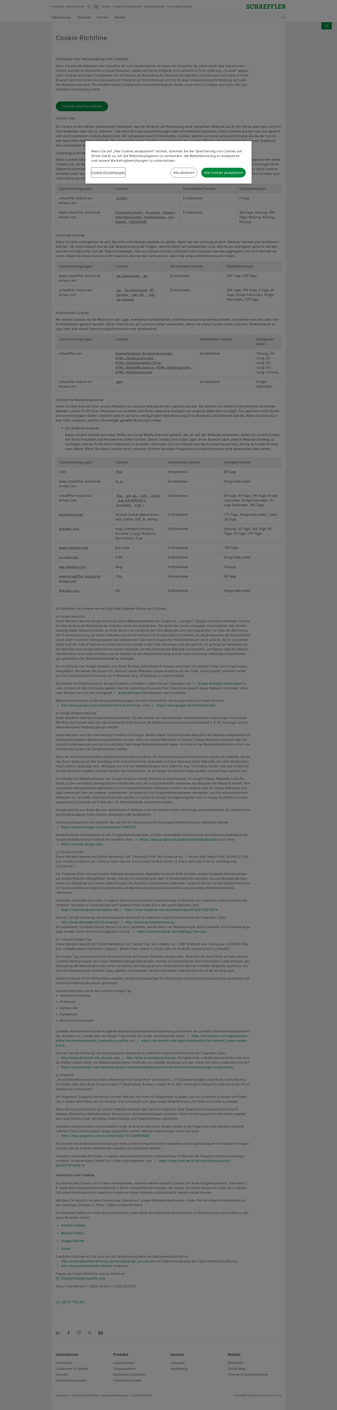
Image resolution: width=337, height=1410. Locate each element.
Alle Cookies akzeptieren (223, 172)
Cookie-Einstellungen (108, 172)
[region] (168, 162)
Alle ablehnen (184, 172)
